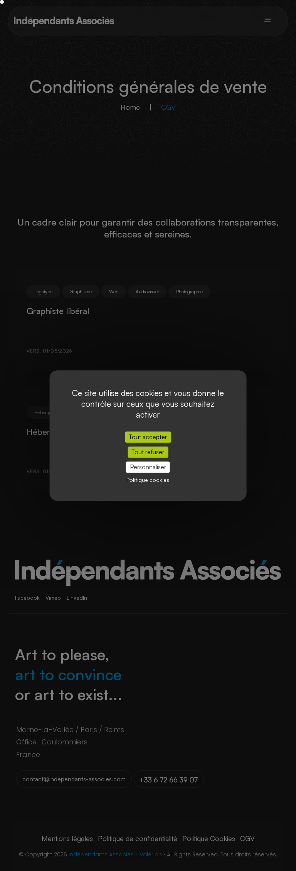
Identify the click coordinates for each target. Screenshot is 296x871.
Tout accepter (148, 437)
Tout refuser (147, 452)
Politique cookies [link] (147, 479)
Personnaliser (148, 467)
